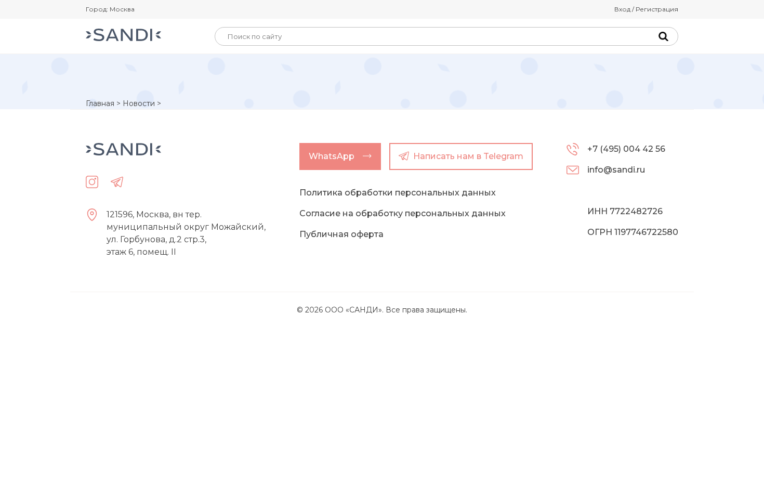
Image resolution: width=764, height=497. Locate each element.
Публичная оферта (341, 234)
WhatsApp (331, 156)
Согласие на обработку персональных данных (402, 213)
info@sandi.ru (616, 170)
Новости (139, 103)
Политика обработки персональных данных (397, 193)
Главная (100, 103)
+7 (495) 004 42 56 (626, 149)
